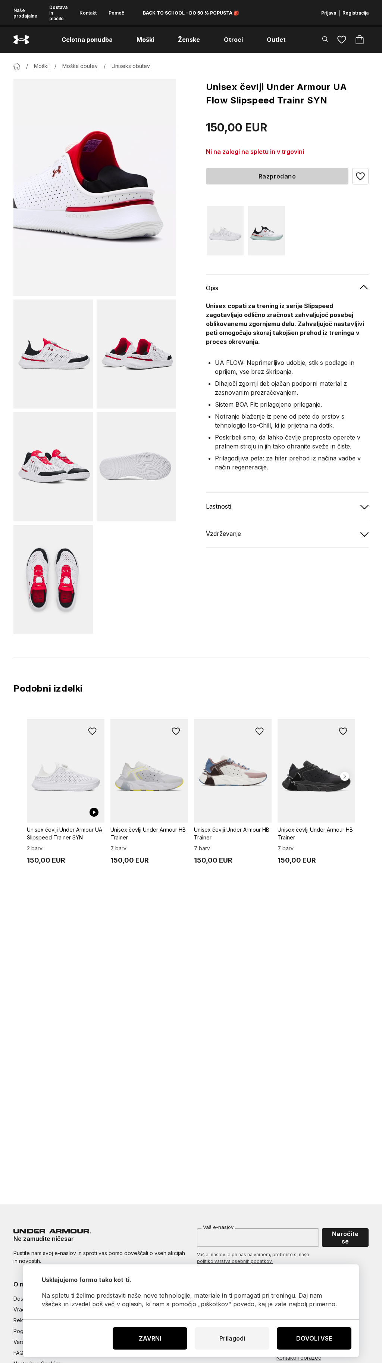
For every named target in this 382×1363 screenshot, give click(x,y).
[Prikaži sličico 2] (136, 354)
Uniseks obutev (131, 66)
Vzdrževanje (223, 533)
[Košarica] (359, 39)
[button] (360, 176)
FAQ (18, 1353)
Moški (41, 66)
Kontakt (88, 13)
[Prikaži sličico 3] (53, 466)
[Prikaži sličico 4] (136, 466)
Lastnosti (218, 506)
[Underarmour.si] (21, 39)
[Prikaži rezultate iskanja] (325, 39)
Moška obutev (80, 66)
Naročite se (345, 1237)
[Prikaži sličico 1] (53, 354)
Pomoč (116, 13)
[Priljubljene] (341, 39)
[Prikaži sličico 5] (53, 579)
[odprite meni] (119, 39)
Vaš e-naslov (218, 1227)
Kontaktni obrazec (298, 1357)
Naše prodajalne (25, 13)
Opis (212, 288)
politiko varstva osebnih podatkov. (235, 1261)
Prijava (328, 13)
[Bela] (225, 230)
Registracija (355, 13)
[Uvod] (16, 66)
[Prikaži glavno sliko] (94, 187)
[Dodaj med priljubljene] (92, 731)
